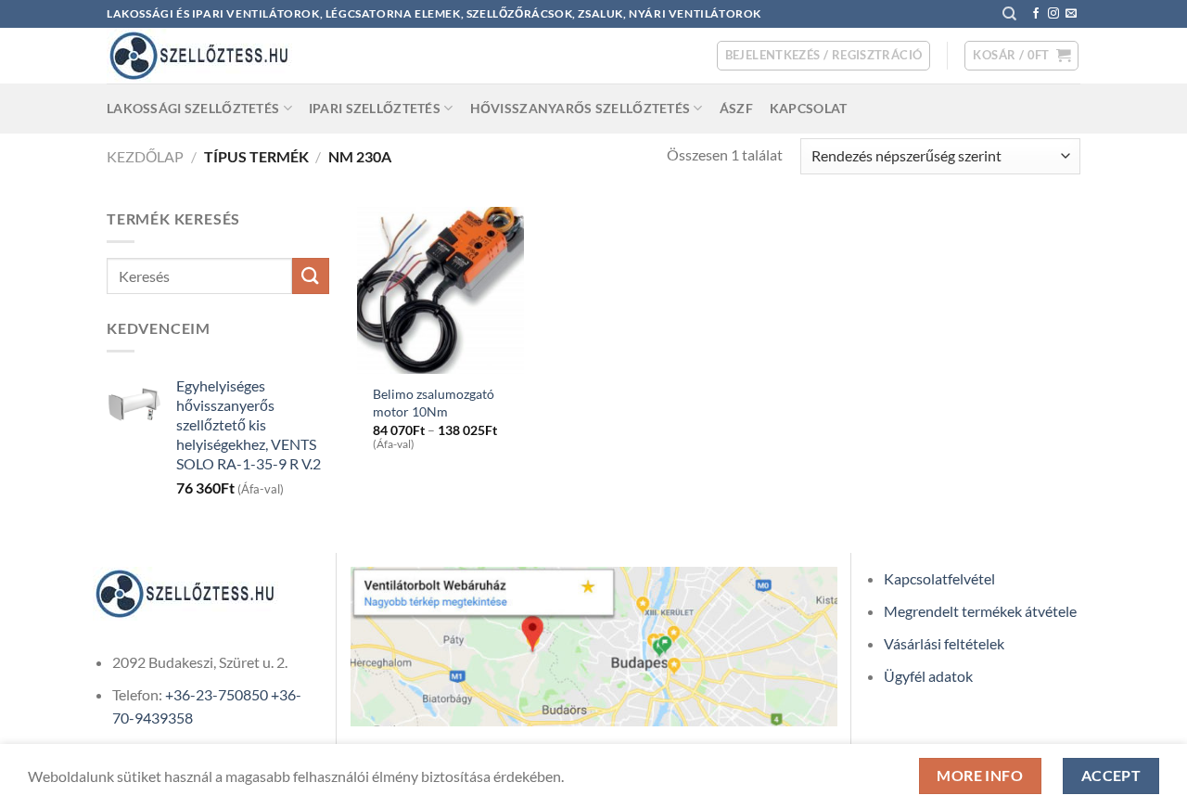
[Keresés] (1009, 14)
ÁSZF (736, 108)
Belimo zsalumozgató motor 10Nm (433, 402)
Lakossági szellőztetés (193, 108)
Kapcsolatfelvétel (939, 578)
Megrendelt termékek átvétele (980, 611)
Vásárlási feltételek (944, 643)
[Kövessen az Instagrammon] (1053, 13)
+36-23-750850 (216, 694)
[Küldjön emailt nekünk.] (1071, 13)
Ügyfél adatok (928, 676)
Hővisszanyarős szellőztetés (580, 108)
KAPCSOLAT (809, 108)
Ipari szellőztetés (374, 108)
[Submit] (310, 276)
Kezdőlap (145, 156)
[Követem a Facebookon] (1035, 13)
